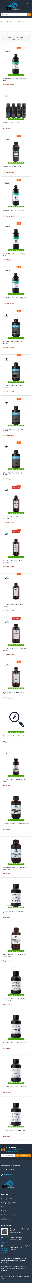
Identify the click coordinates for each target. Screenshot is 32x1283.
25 (16, 39)
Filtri (6, 33)
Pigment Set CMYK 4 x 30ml (11, 122)
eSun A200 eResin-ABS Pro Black (12, 166)
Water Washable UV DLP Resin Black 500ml (16, 823)
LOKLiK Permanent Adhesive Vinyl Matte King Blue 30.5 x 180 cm (20, 1246)
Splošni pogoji (5, 1219)
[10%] (16, 588)
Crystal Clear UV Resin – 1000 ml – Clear (14, 736)
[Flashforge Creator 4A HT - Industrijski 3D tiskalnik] (4, 1231)
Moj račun (4, 1211)
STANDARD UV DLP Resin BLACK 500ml (14, 1042)
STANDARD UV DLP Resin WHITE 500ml (14, 1130)
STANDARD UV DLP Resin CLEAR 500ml (14, 1086)
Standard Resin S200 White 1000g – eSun (15, 298)
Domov (3, 22)
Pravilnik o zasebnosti (7, 1215)
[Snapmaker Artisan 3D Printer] (4, 1240)
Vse (21, 39)
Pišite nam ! (8, 1175)
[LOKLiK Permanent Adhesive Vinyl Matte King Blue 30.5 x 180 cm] (4, 1249)
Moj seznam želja (6, 1207)
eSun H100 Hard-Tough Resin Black (13, 210)
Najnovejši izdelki (6, 1199)
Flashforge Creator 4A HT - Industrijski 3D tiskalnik (19, 1229)
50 (18, 39)
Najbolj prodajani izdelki (8, 1203)
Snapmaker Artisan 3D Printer (17, 1237)
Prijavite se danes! (22, 1155)
